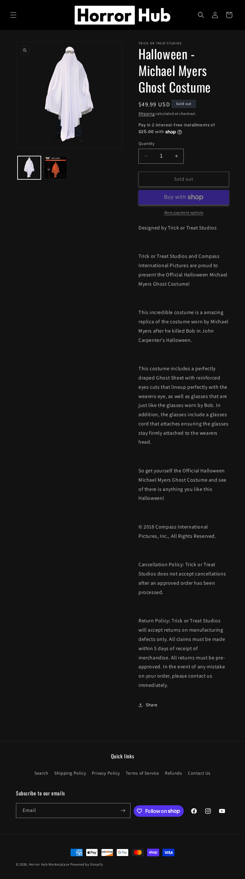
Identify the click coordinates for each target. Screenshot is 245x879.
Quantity (146, 143)
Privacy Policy (106, 773)
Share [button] (152, 705)
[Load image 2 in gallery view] (55, 167)
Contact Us (199, 773)
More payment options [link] (184, 212)
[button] (13, 15)
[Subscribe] (123, 810)
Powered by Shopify (86, 864)
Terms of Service (142, 773)
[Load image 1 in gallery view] (29, 167)
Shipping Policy (70, 773)
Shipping (146, 113)
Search (41, 773)
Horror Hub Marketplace (49, 864)
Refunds (173, 773)
